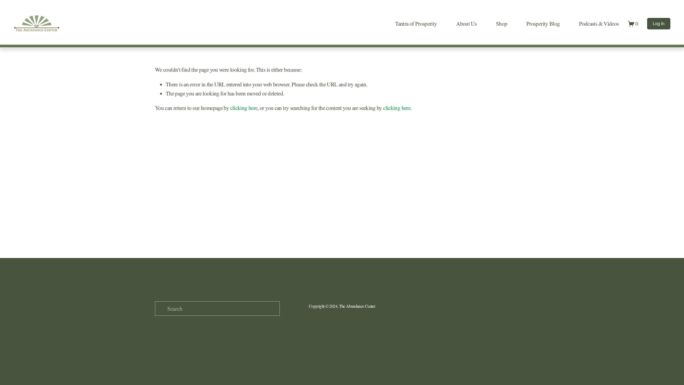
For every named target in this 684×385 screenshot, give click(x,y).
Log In (658, 23)
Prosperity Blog (543, 23)
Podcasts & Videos (599, 23)
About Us (466, 23)
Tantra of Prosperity (416, 23)
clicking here (244, 107)
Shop (501, 23)
